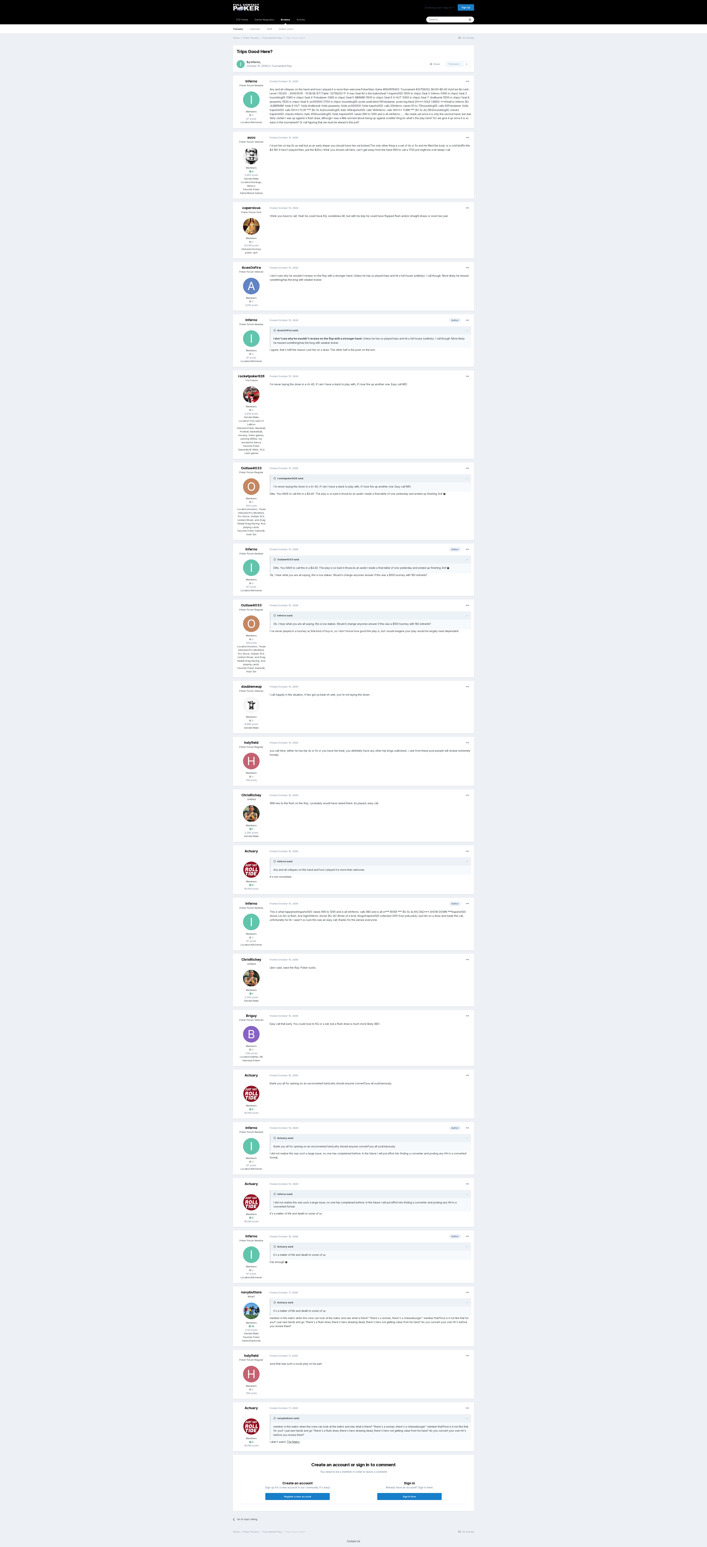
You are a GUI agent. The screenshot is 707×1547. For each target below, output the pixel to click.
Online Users (286, 28)
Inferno (255, 62)
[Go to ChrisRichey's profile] (251, 813)
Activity (301, 19)
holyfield (251, 742)
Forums (238, 28)
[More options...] (467, 81)
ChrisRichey (251, 795)
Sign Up (466, 7)
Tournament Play (281, 65)
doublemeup (251, 686)
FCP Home (242, 19)
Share (436, 63)
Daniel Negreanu (264, 19)
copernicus (251, 208)
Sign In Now (409, 1496)
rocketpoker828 (251, 376)
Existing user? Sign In (439, 7)
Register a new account (297, 1496)
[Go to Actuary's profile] (251, 869)
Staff (269, 28)
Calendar (254, 28)
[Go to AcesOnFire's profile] (251, 286)
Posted (284, 81)
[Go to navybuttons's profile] (251, 1311)
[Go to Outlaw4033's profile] (251, 486)
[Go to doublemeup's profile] (251, 705)
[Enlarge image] (444, 493)
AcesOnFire (251, 267)
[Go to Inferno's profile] (241, 64)
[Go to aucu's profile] (251, 156)
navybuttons (251, 1292)
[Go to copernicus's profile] (251, 226)
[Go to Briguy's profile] (251, 1034)
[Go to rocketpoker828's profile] (251, 394)
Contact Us (353, 1541)
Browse (285, 19)
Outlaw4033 (251, 468)
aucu (251, 137)
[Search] (470, 19)
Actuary (251, 851)
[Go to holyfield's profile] (251, 761)
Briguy (251, 1016)
